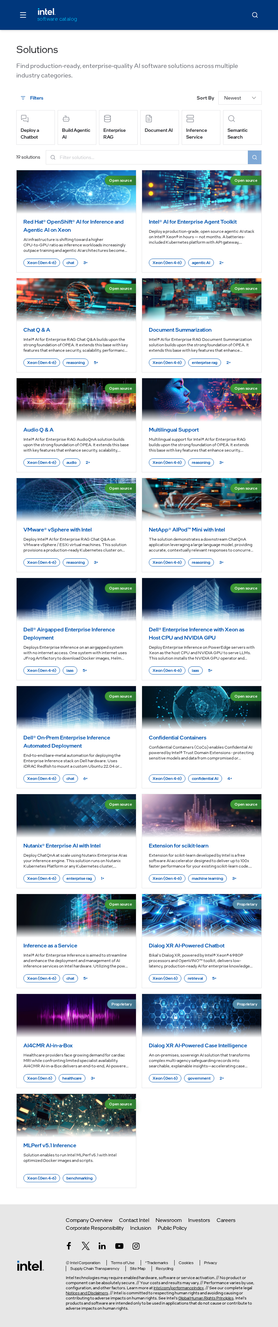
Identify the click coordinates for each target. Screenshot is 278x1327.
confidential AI (205, 778)
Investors (199, 1220)
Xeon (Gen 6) (165, 978)
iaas (70, 670)
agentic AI (201, 262)
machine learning (207, 878)
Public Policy (172, 1228)
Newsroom (169, 1220)
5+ (96, 362)
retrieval (195, 978)
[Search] (255, 15)
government (199, 1078)
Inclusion (140, 1228)
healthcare (72, 1078)
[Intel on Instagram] (136, 1247)
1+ (102, 878)
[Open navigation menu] (23, 15)
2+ (221, 262)
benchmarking (79, 1178)
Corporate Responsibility (95, 1228)
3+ (85, 262)
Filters (36, 98)
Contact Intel (134, 1220)
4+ (229, 778)
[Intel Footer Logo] (30, 1265)
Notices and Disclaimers (87, 1293)
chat (70, 262)
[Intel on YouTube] (119, 1247)
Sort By (205, 98)
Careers (226, 1220)
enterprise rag (204, 362)
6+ (85, 778)
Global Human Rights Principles (206, 1298)
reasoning (75, 362)
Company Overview (89, 1220)
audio (71, 462)
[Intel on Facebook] (69, 1247)
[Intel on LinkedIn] (102, 1247)
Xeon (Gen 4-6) (41, 262)
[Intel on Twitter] (86, 1247)
